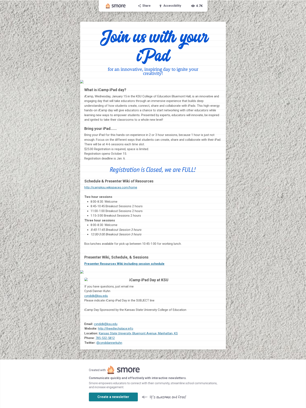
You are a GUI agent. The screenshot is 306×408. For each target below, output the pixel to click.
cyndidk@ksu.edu (96, 296)
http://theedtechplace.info (115, 328)
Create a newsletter (113, 397)
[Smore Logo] (116, 6)
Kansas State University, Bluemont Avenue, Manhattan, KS (138, 333)
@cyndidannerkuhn (109, 343)
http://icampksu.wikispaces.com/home (110, 187)
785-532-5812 (105, 338)
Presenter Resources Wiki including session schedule (124, 264)
